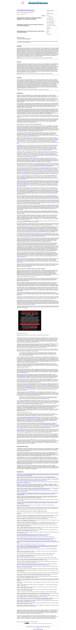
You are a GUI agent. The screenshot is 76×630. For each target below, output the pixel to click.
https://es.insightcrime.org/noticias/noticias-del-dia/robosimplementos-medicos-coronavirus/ (31, 564)
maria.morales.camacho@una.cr (38, 629)
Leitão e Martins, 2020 (29, 297)
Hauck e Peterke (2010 (27, 132)
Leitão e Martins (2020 (32, 391)
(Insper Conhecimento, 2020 (23, 372)
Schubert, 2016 (35, 158)
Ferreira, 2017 (33, 304)
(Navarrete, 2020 (19, 294)
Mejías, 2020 (38, 417)
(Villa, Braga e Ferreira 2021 (24, 158)
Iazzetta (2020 (29, 266)
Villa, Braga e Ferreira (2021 (28, 221)
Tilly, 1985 (53, 231)
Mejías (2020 (51, 343)
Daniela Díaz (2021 (32, 439)
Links (31, 475)
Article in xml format (51, 18)
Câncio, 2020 (29, 304)
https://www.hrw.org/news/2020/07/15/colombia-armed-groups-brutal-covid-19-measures (31, 535)
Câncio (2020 (37, 357)
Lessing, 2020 (39, 216)
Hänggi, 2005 (47, 168)
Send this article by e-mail (52, 25)
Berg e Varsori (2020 (21, 434)
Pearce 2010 (49, 171)
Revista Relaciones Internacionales (25, 10)
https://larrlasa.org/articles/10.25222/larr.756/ (42, 598)
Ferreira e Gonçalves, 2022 (21, 256)
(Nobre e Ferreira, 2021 (37, 613)
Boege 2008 (43, 231)
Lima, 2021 (25, 426)
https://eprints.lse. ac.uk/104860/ (22, 482)
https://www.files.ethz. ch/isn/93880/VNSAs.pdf (24, 601)
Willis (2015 (18, 187)
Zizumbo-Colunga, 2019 (49, 155)
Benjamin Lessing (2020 (27, 237)
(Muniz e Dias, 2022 (51, 126)
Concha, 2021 (19, 421)
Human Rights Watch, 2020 (44, 424)
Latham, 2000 (42, 153)
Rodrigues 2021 (46, 398)
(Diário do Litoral (52, 298)
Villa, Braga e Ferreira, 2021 (42, 155)
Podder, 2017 (30, 158)
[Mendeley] (47, 31)
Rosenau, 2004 (19, 148)
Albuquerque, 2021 (22, 377)
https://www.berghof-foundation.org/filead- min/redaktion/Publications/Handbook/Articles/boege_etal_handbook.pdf (38, 488)
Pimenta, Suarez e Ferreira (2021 (49, 205)
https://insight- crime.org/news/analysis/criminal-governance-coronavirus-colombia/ (36, 539)
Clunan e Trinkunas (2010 (22, 170)
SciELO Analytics (50, 13)
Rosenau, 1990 (38, 168)
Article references (51, 19)
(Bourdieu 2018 (23, 617)
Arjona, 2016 (48, 198)
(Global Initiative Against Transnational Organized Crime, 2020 (28, 417)
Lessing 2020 (51, 250)
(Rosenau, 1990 (29, 152)
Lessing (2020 (20, 246)
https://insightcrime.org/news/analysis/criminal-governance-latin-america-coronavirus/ (30, 480)
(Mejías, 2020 (44, 347)
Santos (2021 (26, 172)
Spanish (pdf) (50, 16)
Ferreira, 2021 (53, 142)
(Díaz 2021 (33, 443)
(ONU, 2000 (56, 139)
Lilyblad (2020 (20, 201)
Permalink (49, 34)
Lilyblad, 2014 (36, 155)
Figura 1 (26, 307)
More (49, 31)
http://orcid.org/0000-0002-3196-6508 (24, 38)
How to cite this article (51, 21)
